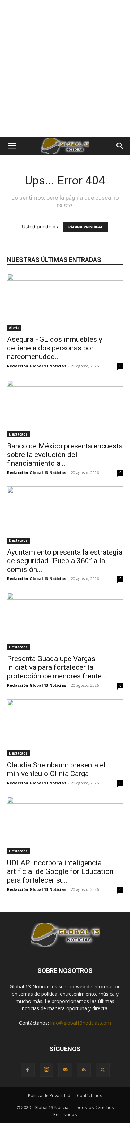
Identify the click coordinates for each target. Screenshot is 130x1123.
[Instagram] (46, 1070)
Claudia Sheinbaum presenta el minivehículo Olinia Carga (56, 769)
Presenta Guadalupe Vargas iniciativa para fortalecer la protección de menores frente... (57, 667)
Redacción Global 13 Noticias (36, 365)
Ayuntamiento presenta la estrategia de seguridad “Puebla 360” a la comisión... (64, 561)
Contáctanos (89, 1095)
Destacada (18, 434)
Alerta (14, 327)
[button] (12, 146)
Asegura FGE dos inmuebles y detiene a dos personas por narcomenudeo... (54, 348)
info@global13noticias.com (80, 1023)
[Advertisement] (65, 68)
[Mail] (65, 1070)
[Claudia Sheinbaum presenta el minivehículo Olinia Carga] (65, 727)
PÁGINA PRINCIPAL (85, 227)
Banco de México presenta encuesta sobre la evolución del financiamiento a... (65, 454)
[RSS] (84, 1070)
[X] (103, 1070)
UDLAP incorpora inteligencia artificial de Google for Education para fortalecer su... (60, 871)
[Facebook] (28, 1070)
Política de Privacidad (49, 1095)
